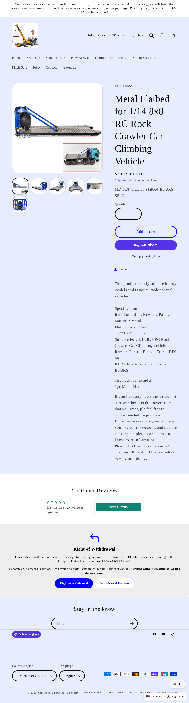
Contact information (140, 692)
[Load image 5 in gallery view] (95, 186)
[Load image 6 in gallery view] (20, 205)
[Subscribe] (132, 624)
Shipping (121, 180)
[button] (33, 58)
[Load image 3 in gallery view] (57, 186)
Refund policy (114, 692)
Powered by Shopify (66, 692)
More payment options (146, 256)
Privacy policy (92, 692)
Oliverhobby (45, 692)
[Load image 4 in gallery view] (76, 186)
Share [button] (122, 269)
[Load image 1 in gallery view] (20, 186)
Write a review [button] (118, 507)
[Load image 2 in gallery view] (39, 186)
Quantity (121, 204)
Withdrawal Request (114, 583)
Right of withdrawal (74, 583)
